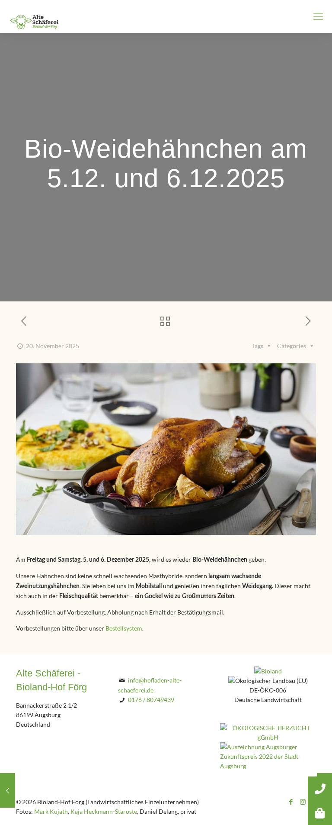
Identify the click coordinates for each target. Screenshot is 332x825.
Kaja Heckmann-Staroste (103, 811)
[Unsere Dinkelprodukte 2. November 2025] (7, 790)
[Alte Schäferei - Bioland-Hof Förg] (35, 16)
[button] (320, 813)
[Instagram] (302, 802)
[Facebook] (291, 802)
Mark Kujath (51, 811)
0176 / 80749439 (151, 699)
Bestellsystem (123, 628)
